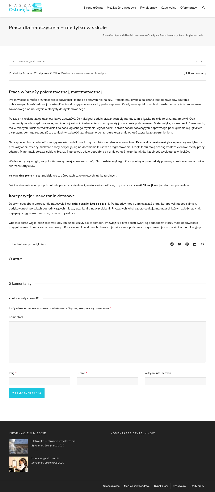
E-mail (81, 373)
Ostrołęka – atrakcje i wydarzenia (53, 441)
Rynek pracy (148, 7)
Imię (11, 373)
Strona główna (93, 7)
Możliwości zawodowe (121, 7)
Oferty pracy (188, 7)
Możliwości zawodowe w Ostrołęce (139, 35)
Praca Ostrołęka (110, 35)
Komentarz (16, 317)
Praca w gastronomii (45, 458)
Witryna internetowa (158, 373)
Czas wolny (168, 7)
